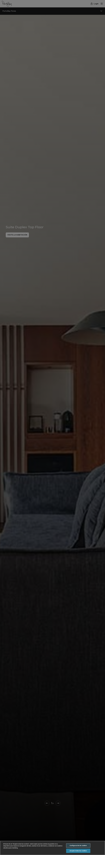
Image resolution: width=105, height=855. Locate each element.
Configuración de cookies (78, 845)
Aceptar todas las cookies (78, 851)
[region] (52, 848)
